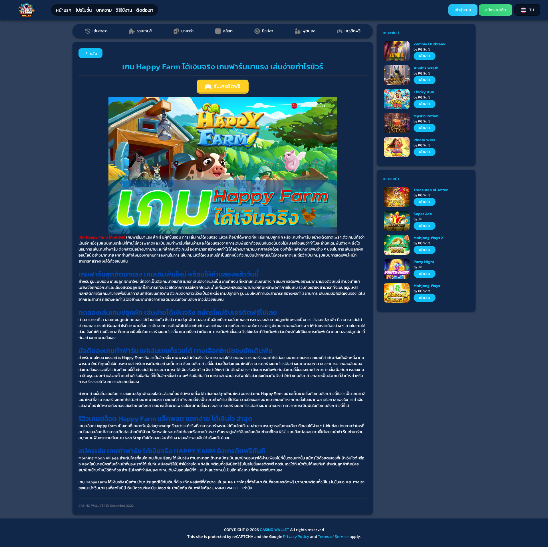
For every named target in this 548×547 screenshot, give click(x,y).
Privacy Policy (296, 537)
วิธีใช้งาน (124, 10)
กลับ (93, 53)
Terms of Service (333, 537)
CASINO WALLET (275, 530)
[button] (527, 10)
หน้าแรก (64, 10)
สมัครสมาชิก (495, 10)
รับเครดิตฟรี (226, 86)
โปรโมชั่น (84, 10)
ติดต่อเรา (144, 10)
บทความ (104, 10)
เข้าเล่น (424, 55)
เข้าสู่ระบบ (463, 10)
